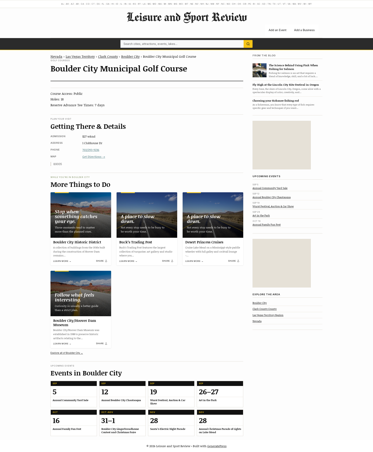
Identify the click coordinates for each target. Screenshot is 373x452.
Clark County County (265, 309)
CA (82, 4)
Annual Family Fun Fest (267, 224)
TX (274, 4)
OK (239, 4)
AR (77, 4)
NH (202, 4)
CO (88, 4)
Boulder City (130, 56)
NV (197, 4)
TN (269, 4)
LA (144, 4)
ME (149, 4)
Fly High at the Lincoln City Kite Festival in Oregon (286, 85)
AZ (72, 4)
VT (284, 4)
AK (67, 4)
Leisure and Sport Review (186, 16)
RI (254, 4)
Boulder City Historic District (77, 242)
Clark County (108, 56)
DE (98, 4)
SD (264, 4)
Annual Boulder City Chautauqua (272, 197)
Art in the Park (261, 215)
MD (154, 4)
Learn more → (62, 261)
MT (186, 4)
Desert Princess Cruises (204, 242)
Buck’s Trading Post (135, 242)
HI (113, 4)
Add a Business (304, 30)
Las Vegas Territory (80, 56)
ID (117, 4)
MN (170, 4)
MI (165, 4)
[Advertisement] (282, 145)
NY (218, 4)
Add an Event (277, 30)
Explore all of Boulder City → (67, 352)
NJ (207, 4)
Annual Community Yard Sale (270, 188)
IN (125, 4)
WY (310, 4)
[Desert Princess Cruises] (213, 215)
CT (93, 4)
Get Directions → (93, 156)
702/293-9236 (90, 150)
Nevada (56, 56)
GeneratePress (217, 446)
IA (130, 4)
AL (62, 4)
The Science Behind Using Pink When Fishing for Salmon (293, 67)
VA (289, 4)
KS (134, 4)
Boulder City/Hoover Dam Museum (74, 322)
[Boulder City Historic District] (81, 215)
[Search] (248, 44)
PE (249, 4)
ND (228, 4)
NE (191, 4)
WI (304, 4)
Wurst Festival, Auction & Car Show (273, 206)
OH (234, 4)
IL (121, 4)
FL (103, 4)
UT (279, 4)
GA (108, 4)
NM (212, 4)
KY (139, 4)
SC (259, 4)
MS (175, 4)
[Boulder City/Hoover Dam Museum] (81, 293)
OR (245, 4)
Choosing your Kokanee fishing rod (276, 100)
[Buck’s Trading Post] (147, 215)
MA (160, 4)
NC (223, 4)
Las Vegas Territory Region (268, 315)
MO (181, 4)
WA (294, 4)
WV (300, 4)
